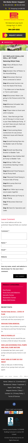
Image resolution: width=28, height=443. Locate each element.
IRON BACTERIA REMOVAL (10, 323)
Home (5, 381)
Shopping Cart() (18, 8)
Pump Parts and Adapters (11, 292)
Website (4, 257)
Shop (20, 390)
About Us (12, 381)
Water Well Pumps (9, 300)
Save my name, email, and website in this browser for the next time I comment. (14, 268)
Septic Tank (12, 387)
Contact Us (8, 393)
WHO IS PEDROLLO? (8, 335)
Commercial (21, 381)
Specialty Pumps (8, 295)
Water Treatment (18, 384)
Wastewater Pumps (9, 297)
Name (4, 243)
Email (3, 250)
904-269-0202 (9, 5)
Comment (5, 231)
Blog (18, 387)
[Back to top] (25, 441)
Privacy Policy (18, 393)
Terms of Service (14, 396)
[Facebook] (14, 404)
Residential (7, 384)
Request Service (11, 390)
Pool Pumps (7, 290)
